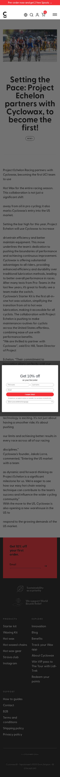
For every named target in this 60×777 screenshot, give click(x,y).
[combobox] (29, 401)
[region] (30, 2)
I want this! (30, 394)
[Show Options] (52, 401)
